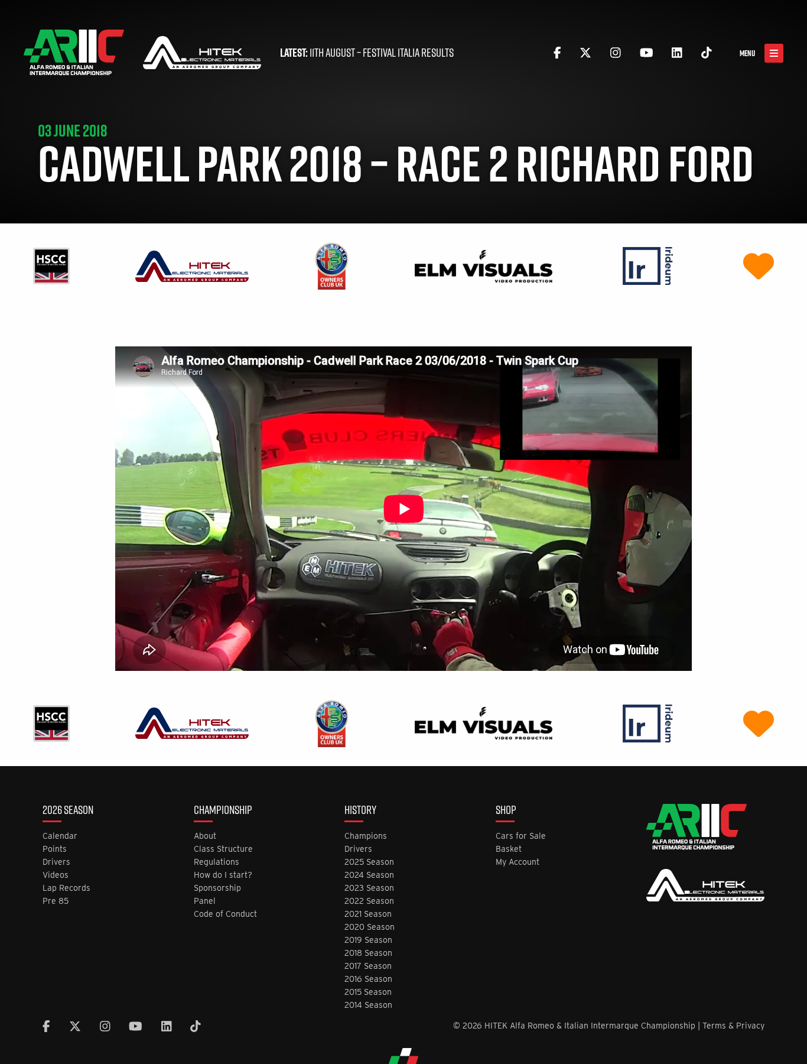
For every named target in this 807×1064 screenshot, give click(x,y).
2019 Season (368, 940)
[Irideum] (648, 265)
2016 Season (368, 979)
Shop (506, 811)
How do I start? (223, 875)
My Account (517, 862)
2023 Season (369, 888)
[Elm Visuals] (484, 265)
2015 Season (368, 992)
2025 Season (369, 862)
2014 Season (368, 1005)
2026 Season (68, 811)
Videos (56, 875)
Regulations (216, 862)
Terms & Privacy (733, 1025)
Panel (205, 901)
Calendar (60, 836)
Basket (509, 849)
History (360, 811)
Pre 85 (56, 901)
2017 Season (368, 966)
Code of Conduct (225, 914)
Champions (365, 836)
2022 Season (369, 901)
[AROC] (331, 265)
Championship (223, 811)
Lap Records (66, 888)
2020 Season (369, 927)
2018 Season (368, 953)
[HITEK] (192, 265)
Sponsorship (217, 888)
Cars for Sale (521, 836)
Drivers (56, 862)
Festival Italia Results (408, 53)
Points (55, 849)
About (205, 836)
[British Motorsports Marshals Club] (758, 265)
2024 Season (369, 875)
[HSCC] (51, 265)
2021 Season (368, 914)
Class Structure (223, 849)
